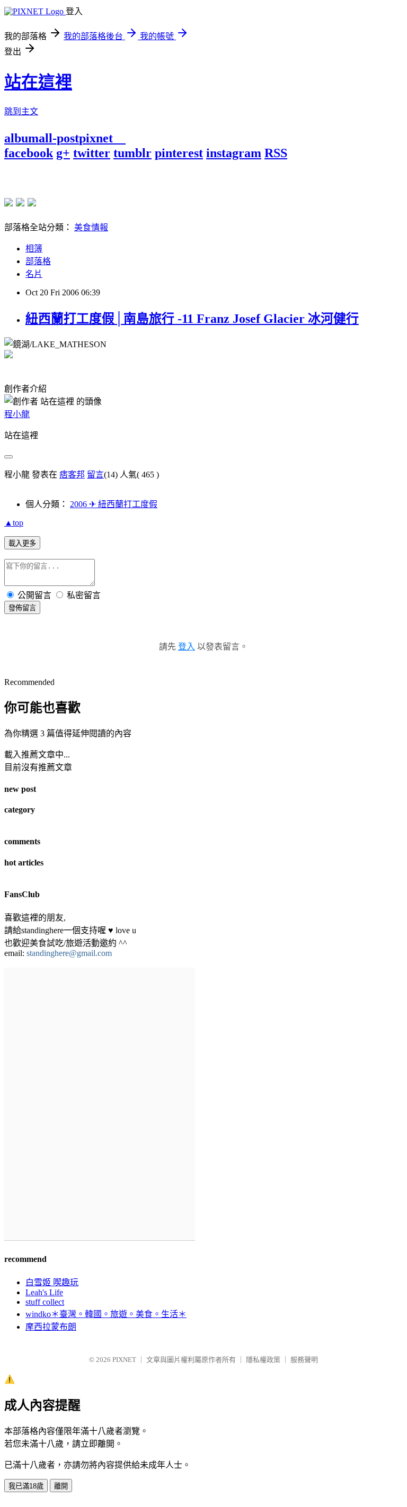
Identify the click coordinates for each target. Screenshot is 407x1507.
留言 (95, 474)
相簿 (33, 248)
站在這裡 (38, 82)
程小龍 (17, 414)
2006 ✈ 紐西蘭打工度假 (113, 504)
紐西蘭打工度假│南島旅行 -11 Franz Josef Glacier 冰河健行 (192, 319)
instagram (233, 153)
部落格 (38, 261)
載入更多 (22, 543)
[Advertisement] (128, 176)
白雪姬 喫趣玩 (51, 1282)
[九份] (32, 202)
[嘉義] (20, 202)
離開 (61, 1486)
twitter (91, 153)
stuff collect (44, 1301)
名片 (33, 273)
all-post (59, 138)
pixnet (96, 138)
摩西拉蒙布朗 (50, 1326)
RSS (275, 153)
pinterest (179, 153)
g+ (63, 153)
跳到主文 (21, 111)
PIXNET (124, 1360)
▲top (13, 522)
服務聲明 (304, 1360)
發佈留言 (22, 608)
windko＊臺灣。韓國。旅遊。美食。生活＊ (106, 1314)
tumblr (132, 153)
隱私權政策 (263, 1360)
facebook (28, 153)
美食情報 (91, 227)
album (21, 138)
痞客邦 (72, 474)
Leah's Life (44, 1292)
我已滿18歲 (25, 1486)
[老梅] (8, 202)
